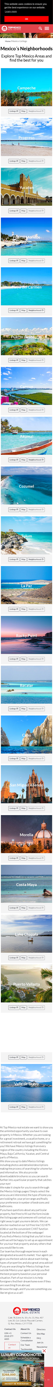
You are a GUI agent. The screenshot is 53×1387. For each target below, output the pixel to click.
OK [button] (26, 19)
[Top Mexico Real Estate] (11, 28)
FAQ (39, 1338)
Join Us (40, 1342)
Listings (13, 111)
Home (8, 41)
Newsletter (42, 1347)
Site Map (41, 1333)
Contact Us (26, 1333)
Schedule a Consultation (26, 1339)
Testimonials (26, 1349)
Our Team (25, 1345)
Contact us (12, 1346)
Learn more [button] (11, 11)
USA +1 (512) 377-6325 (9, 1336)
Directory (41, 1329)
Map (23, 111)
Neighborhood (35, 310)
